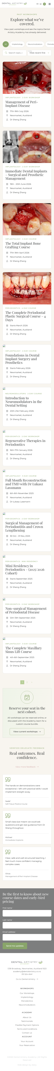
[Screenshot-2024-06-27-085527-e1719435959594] (27, 131)
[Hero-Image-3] (27, 273)
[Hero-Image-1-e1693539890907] (4, 513)
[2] (4, 470)
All (6, 44)
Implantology (17, 44)
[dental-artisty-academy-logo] (14, 3)
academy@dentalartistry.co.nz (27, 971)
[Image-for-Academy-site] (4, 638)
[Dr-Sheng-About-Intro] (4, 345)
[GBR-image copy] (27, 204)
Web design (22, 1065)
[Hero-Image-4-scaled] (27, 62)
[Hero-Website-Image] (4, 599)
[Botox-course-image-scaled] (4, 388)
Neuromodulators (35, 44)
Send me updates (15, 946)
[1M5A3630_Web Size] (4, 556)
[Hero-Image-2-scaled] (4, 431)
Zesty (34, 1065)
